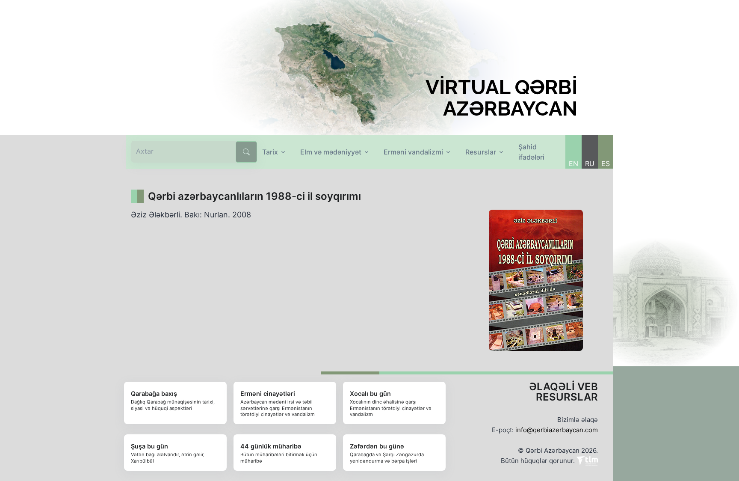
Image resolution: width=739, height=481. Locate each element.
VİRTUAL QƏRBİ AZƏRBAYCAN (501, 98)
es (605, 163)
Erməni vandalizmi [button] (413, 152)
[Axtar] (246, 152)
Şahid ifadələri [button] (531, 152)
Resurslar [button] (480, 152)
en (573, 163)
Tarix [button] (270, 152)
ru (589, 163)
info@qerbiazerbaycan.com (556, 430)
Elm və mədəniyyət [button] (330, 152)
